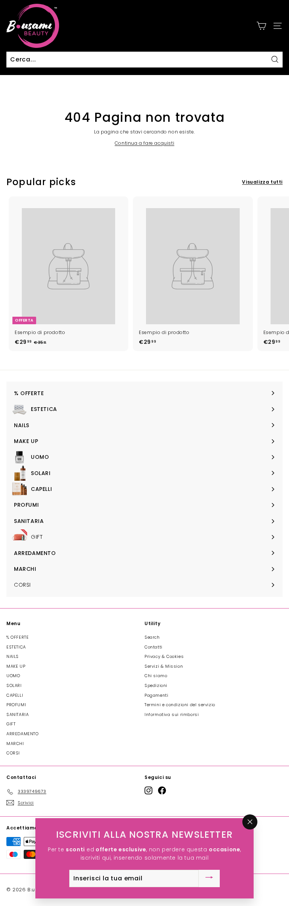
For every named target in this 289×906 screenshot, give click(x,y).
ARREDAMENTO (22, 734)
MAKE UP (15, 666)
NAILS (12, 656)
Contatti (153, 647)
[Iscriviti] (209, 878)
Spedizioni (155, 685)
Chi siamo (155, 676)
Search (152, 637)
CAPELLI (14, 695)
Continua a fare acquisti (144, 143)
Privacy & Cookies (164, 656)
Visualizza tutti (262, 182)
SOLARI (14, 685)
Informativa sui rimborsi (171, 714)
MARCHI (15, 743)
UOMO (13, 676)
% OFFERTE (17, 637)
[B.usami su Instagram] (148, 790)
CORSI (13, 753)
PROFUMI (16, 705)
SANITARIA (17, 714)
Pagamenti (156, 695)
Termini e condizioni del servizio (179, 705)
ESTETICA (16, 647)
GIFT (10, 724)
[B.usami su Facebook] (162, 790)
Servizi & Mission (163, 666)
